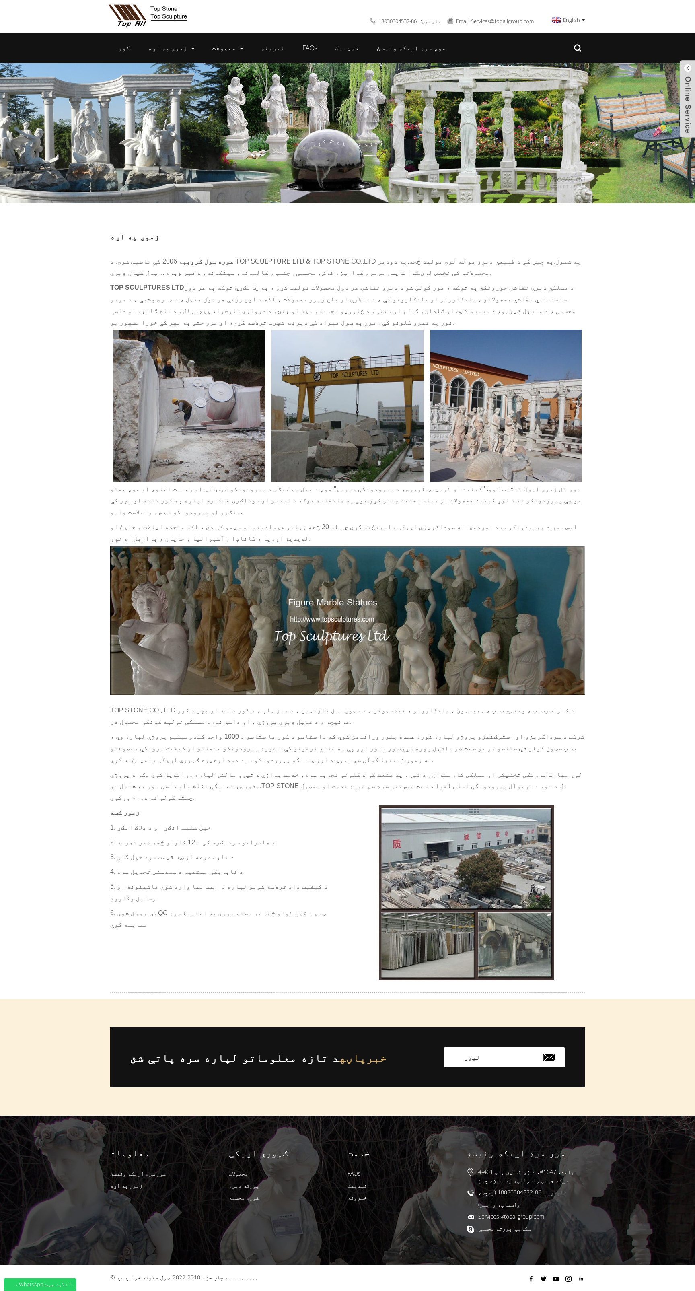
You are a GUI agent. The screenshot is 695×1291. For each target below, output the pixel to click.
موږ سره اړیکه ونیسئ (411, 47)
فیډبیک (347, 47)
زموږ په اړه (167, 47)
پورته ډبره (244, 1185)
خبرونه (273, 47)
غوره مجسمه (244, 1197)
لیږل (472, 1057)
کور (124, 47)
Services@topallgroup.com (511, 1216)
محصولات (224, 47)
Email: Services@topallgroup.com (495, 21)
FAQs (309, 47)
